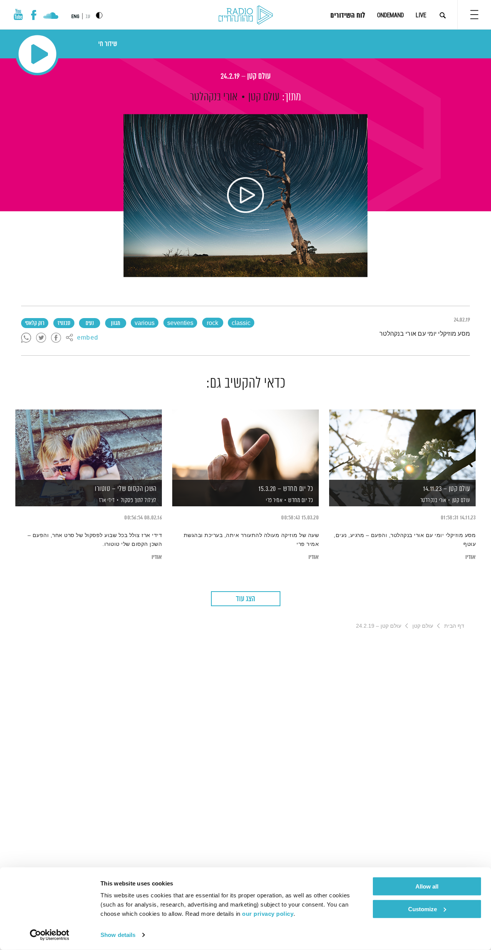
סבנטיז (64, 323)
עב (88, 17)
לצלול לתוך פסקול (139, 500)
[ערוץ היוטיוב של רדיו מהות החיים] (18, 14)
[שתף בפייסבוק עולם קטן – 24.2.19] (56, 338)
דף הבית (454, 626)
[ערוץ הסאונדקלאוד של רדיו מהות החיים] (50, 16)
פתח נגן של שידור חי (37, 54)
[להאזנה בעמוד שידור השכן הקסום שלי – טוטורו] (88, 445)
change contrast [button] (99, 15)
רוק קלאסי (34, 323)
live (421, 15)
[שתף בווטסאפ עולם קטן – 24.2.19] (26, 338)
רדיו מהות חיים (245, 15)
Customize (422, 908)
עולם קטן (264, 97)
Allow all (426, 886)
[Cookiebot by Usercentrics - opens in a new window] (49, 935)
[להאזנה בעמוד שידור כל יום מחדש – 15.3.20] (245, 445)
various (145, 323)
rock (212, 323)
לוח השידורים (347, 15)
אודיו (470, 557)
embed (87, 338)
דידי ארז (106, 500)
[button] (474, 14)
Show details (118, 935)
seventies (180, 323)
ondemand (390, 15)
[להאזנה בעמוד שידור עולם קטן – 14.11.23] (402, 445)
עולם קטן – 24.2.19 (246, 76)
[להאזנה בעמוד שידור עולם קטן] (245, 195)
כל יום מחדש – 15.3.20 (286, 489)
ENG (75, 16)
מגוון (115, 323)
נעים (90, 323)
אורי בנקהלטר (213, 97)
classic (241, 323)
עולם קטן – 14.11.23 (446, 489)
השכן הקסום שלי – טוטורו (126, 489)
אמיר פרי (274, 500)
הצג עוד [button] (245, 599)
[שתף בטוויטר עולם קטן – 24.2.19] (41, 338)
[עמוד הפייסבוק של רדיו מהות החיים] (33, 15)
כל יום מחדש (300, 500)
